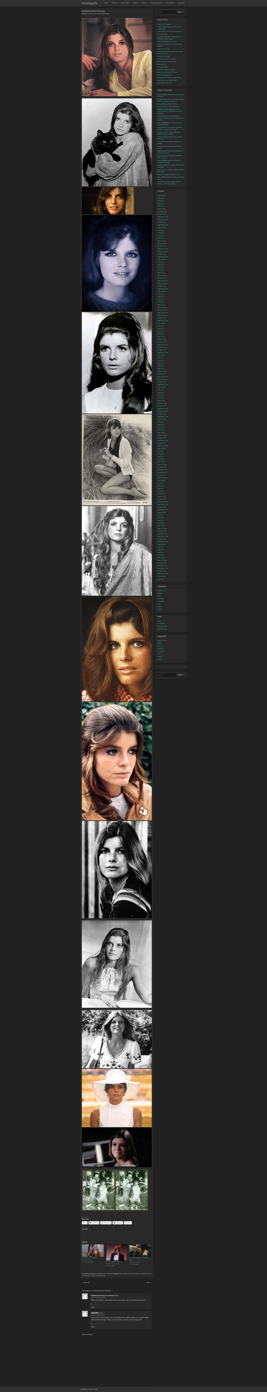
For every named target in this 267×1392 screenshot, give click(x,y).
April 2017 (160, 491)
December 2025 (162, 217)
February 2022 (162, 339)
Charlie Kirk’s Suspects (164, 24)
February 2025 (162, 243)
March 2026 (161, 209)
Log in (159, 621)
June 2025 (160, 233)
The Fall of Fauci (162, 34)
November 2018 (162, 440)
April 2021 (160, 366)
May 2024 (160, 267)
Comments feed (162, 626)
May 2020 (160, 395)
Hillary (159, 596)
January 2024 (161, 278)
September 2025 (162, 225)
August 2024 (161, 259)
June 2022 (160, 328)
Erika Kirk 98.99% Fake (164, 75)
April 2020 (160, 398)
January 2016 (161, 531)
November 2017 (162, 472)
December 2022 (162, 312)
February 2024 (162, 275)
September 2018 (162, 446)
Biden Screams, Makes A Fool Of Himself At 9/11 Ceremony (170, 118)
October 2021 (161, 350)
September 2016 (162, 510)
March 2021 (161, 368)
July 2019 (160, 422)
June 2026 (160, 201)
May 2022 (160, 331)
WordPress (84, 1389)
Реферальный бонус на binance (103, 1295)
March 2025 (161, 241)
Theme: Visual (93, 1389)
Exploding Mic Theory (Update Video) (169, 77)
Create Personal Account (165, 165)
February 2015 (162, 560)
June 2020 (160, 392)
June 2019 (160, 424)
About (114, 3)
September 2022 (162, 320)
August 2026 (161, 195)
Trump (159, 609)
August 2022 (161, 323)
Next (149, 1282)
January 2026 (161, 214)
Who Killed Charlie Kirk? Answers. (167, 72)
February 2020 (162, 403)
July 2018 (160, 451)
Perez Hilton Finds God (164, 83)
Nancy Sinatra (161, 64)
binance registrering (163, 106)
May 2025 (160, 235)
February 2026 (162, 211)
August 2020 (161, 387)
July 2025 (160, 230)
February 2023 (162, 307)
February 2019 (162, 435)
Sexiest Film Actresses (89, 1258)
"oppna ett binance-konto (165, 116)
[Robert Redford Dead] (116, 1252)
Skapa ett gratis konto (164, 137)
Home (106, 3)
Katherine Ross (146, 1273)
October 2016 (161, 507)
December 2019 (162, 408)
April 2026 (160, 206)
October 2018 (161, 443)
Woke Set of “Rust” (174, 174)
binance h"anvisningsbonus (166, 170)
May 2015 (160, 552)
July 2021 (160, 358)
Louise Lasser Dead (163, 49)
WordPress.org (162, 629)
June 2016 (160, 518)
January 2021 (161, 374)
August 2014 (161, 576)
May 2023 (160, 299)
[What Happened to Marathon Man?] (140, 1250)
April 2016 (160, 523)
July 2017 (160, 483)
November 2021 (162, 347)
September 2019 (162, 416)
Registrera (160, 151)
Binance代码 (161, 104)
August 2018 (161, 448)
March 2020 (161, 400)
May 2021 (160, 363)
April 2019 (160, 430)
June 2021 (160, 360)
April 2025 (160, 238)
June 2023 (160, 296)
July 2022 (160, 326)
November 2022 (162, 315)
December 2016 (162, 502)
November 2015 (162, 536)
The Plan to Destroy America (166, 69)
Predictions (175, 106)
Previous (86, 1282)
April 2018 (160, 459)
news (135, 3)
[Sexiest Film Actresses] (93, 1250)
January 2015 (161, 563)
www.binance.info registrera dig (167, 155)
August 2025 (161, 227)
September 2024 (162, 257)
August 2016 (161, 512)
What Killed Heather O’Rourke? (167, 41)
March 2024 (161, 273)
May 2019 (160, 427)
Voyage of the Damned (98, 1275)
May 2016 (160, 520)
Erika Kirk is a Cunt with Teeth (166, 59)
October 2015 (161, 539)
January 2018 (161, 467)
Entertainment (156, 3)
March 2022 (161, 336)
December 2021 (162, 344)
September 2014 (162, 573)
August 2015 (161, 544)
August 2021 (161, 355)
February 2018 (162, 464)
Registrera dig (161, 174)
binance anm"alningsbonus (166, 132)
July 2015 (160, 547)
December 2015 (162, 534)
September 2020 (162, 384)
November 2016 (162, 504)
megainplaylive (162, 99)
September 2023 (162, 289)
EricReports (90, 3)
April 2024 (160, 270)
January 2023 (161, 310)
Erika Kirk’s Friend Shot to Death (167, 80)
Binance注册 (161, 94)
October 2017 (161, 475)
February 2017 (162, 496)
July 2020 (160, 390)
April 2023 (160, 302)
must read (125, 3)
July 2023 (160, 294)
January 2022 (161, 342)
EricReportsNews (104, 13)
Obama (144, 3)
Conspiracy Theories (163, 56)
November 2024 (162, 251)
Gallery (181, 3)
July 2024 (160, 262)
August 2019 (161, 419)
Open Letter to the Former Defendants (169, 31)
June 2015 (160, 550)
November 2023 (162, 283)
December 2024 (162, 249)
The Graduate (86, 1275)
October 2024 (161, 254)
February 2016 (162, 528)
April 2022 (160, 334)
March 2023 (161, 304)
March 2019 (161, 432)
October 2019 (161, 414)
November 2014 (162, 568)
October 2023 (161, 286)
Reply (93, 1307)
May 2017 (160, 488)
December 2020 (162, 376)
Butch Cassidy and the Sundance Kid (130, 1273)
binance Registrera (163, 141)
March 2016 (161, 525)
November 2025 (162, 219)
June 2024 (160, 264)
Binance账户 (161, 177)
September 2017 (162, 478)
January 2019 (161, 438)
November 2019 (162, 411)
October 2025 (161, 222)
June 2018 (160, 454)
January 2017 (161, 499)
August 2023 (161, 291)
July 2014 (160, 579)
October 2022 (161, 318)
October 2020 (161, 382)
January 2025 (161, 246)
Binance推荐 (161, 160)
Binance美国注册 (162, 123)
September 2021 (162, 352)
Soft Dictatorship (173, 104)
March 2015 (161, 557)
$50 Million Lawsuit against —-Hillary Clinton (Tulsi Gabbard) (169, 111)
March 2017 (161, 494)
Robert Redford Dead (113, 1261)
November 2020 (162, 379)
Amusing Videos (162, 67)
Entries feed (161, 623)
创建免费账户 (95, 1313)
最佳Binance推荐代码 (164, 109)
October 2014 (161, 571)
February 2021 (162, 371)
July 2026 (160, 198)
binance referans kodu (164, 127)
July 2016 (160, 515)
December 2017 (162, 470)
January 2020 (161, 406)
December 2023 (162, 280)
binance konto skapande (165, 182)
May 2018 (160, 456)
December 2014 (162, 565)
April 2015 (160, 555)
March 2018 (161, 462)
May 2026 (160, 203)
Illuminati (170, 3)
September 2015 (162, 541)
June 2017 (160, 486)
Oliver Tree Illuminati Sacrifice (166, 61)
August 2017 (161, 480)
